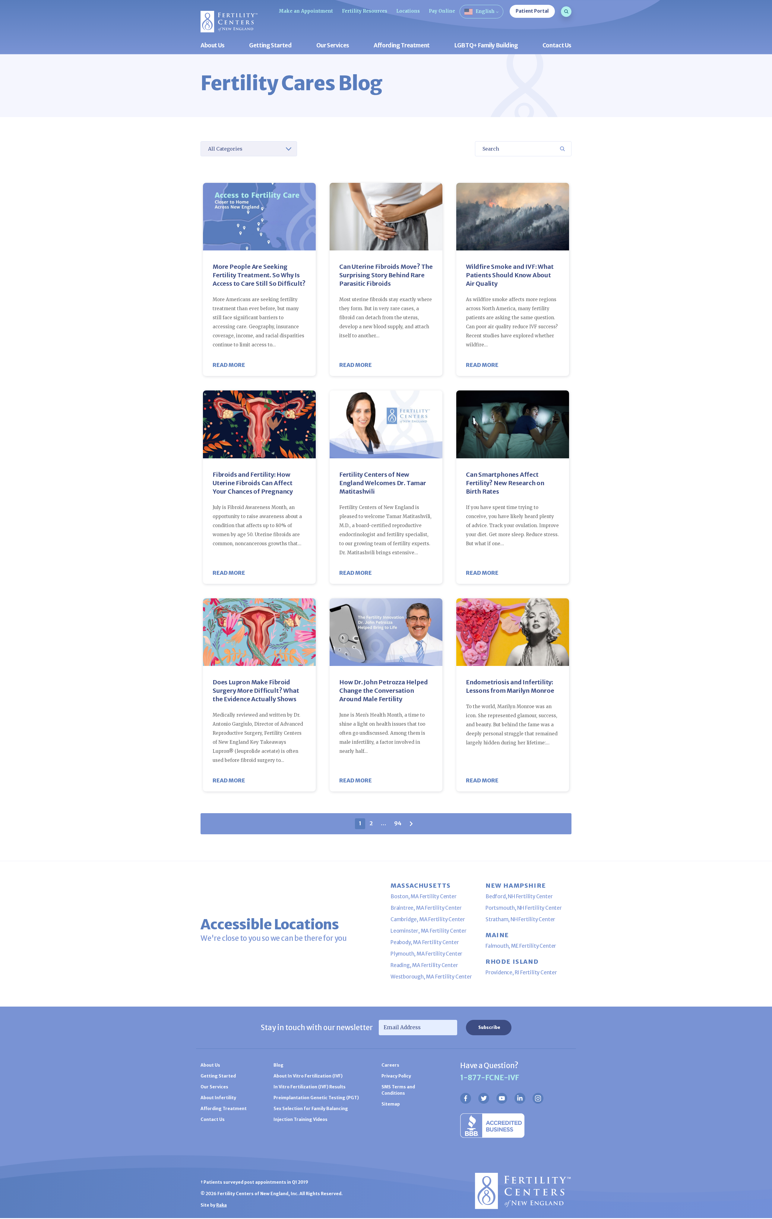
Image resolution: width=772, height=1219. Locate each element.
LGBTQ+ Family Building (486, 46)
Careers (390, 1065)
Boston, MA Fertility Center (424, 896)
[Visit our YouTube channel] (501, 1098)
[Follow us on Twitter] (483, 1098)
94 (397, 823)
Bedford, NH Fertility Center (519, 896)
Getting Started (270, 46)
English (485, 11)
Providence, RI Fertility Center (521, 972)
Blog (278, 1065)
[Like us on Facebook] (465, 1098)
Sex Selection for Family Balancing (311, 1108)
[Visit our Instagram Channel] (538, 1098)
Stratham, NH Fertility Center (520, 919)
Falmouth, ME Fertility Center (521, 946)
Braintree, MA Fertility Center (426, 908)
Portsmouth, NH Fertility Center (524, 908)
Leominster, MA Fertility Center (429, 931)
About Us (213, 46)
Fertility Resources (364, 11)
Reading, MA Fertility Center (424, 965)
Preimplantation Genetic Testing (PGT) (316, 1097)
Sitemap (390, 1104)
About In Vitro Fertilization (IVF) (308, 1076)
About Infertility (218, 1097)
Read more (229, 364)
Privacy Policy (396, 1076)
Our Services (332, 46)
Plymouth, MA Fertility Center (426, 953)
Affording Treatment (402, 46)
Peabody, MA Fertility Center (425, 942)
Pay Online (442, 11)
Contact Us (557, 46)
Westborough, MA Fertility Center (431, 976)
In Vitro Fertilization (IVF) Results (310, 1087)
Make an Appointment (306, 11)
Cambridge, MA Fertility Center (428, 919)
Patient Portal (532, 11)
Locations (408, 11)
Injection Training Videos (300, 1119)
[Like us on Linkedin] (519, 1098)
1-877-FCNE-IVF (489, 1077)
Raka (221, 1205)
